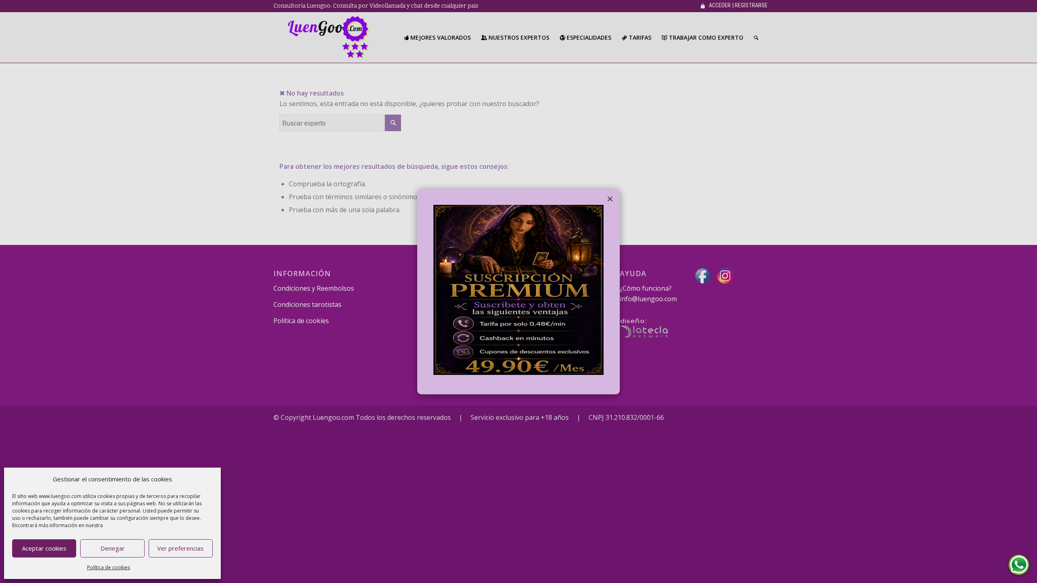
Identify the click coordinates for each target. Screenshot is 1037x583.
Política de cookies (108, 567)
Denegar (112, 548)
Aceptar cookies (44, 548)
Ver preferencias (180, 548)
